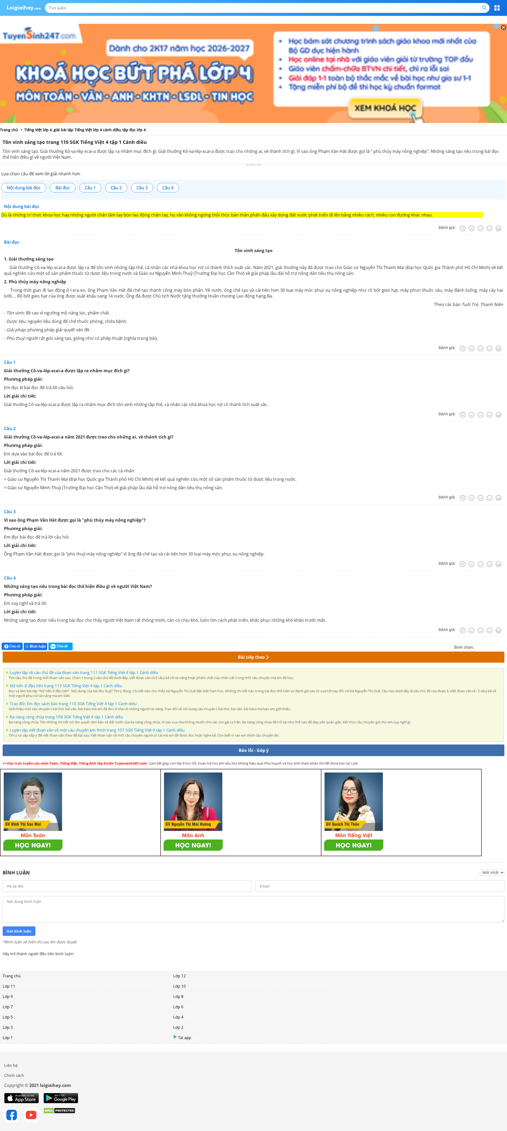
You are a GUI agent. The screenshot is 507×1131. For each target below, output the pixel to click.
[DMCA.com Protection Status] (59, 1115)
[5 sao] (503, 646)
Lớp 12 (179, 975)
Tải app (184, 1037)
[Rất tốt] (498, 228)
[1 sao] (478, 646)
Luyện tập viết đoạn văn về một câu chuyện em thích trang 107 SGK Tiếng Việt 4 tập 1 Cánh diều (97, 730)
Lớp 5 (8, 1017)
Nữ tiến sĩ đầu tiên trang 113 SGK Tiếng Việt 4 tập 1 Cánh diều (66, 685)
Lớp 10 (179, 986)
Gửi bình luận (19, 931)
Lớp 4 (178, 1017)
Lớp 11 (9, 986)
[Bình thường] (480, 228)
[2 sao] (484, 646)
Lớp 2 (178, 1027)
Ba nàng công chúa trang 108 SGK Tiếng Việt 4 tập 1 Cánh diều (66, 716)
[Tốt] (489, 228)
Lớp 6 (178, 1006)
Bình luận (38, 646)
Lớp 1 (8, 1037)
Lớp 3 (8, 1027)
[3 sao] (490, 646)
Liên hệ (10, 1065)
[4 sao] (497, 646)
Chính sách (14, 1075)
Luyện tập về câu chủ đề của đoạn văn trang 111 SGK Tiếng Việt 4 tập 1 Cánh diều (84, 672)
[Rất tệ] (462, 228)
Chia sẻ (14, 646)
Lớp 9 (8, 996)
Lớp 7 (8, 1006)
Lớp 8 (178, 996)
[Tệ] (471, 228)
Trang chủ (12, 975)
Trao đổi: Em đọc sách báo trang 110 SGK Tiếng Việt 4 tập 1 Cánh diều (73, 703)
